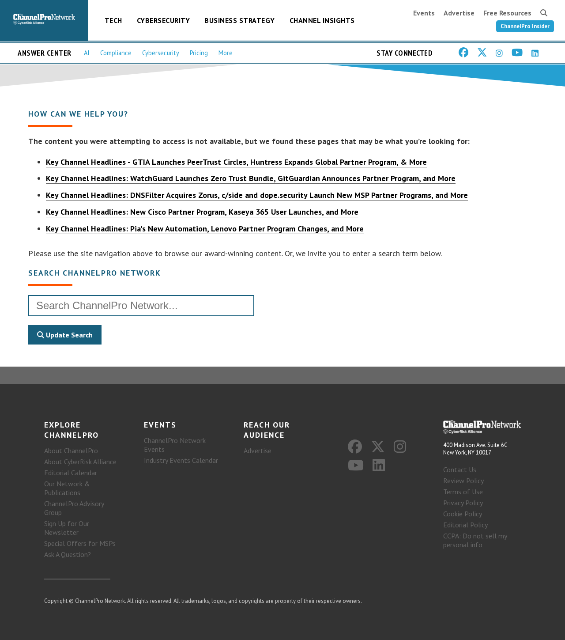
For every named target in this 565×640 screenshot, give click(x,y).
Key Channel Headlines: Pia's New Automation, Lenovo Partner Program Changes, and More (205, 228)
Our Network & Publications (67, 488)
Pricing (199, 53)
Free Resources (507, 12)
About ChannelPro (71, 450)
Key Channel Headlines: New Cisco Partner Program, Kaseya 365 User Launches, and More (202, 212)
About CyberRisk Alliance (80, 461)
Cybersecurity (163, 20)
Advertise (459, 12)
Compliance (116, 53)
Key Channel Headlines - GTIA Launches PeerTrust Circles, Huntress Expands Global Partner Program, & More (236, 162)
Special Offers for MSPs (80, 543)
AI (87, 53)
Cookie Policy (462, 513)
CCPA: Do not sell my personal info (475, 540)
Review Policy (463, 480)
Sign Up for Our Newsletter (66, 528)
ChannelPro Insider (525, 26)
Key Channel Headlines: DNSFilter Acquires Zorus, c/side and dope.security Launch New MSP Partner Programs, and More (257, 195)
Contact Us (459, 469)
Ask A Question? (67, 554)
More (225, 53)
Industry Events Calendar (181, 460)
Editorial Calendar (70, 472)
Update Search (68, 334)
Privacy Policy (463, 502)
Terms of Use (463, 491)
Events (424, 12)
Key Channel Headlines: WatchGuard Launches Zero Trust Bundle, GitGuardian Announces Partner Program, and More (251, 178)
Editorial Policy (465, 524)
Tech (113, 20)
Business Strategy (239, 20)
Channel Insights (322, 20)
